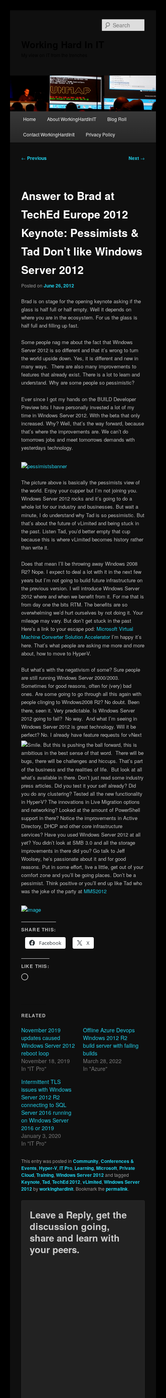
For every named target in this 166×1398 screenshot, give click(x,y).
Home (29, 119)
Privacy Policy (100, 134)
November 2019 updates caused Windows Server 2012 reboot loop (48, 1041)
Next (137, 158)
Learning (84, 1167)
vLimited (92, 1181)
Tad (46, 1181)
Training (45, 1174)
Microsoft (106, 1167)
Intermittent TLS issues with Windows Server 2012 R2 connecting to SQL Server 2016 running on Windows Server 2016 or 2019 (46, 1105)
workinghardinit (56, 1188)
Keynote (30, 1181)
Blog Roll (117, 119)
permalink (117, 1188)
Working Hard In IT (62, 44)
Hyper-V (48, 1167)
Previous (34, 158)
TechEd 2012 (66, 1181)
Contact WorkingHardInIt (49, 134)
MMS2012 (95, 891)
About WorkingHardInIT (71, 119)
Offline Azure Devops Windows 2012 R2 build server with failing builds (111, 1041)
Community (85, 1161)
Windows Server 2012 (80, 1174)
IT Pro (65, 1167)
